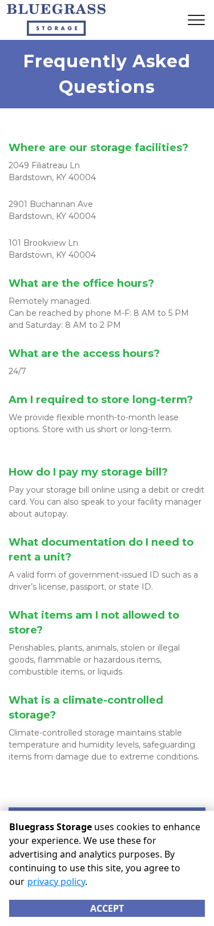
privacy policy (56, 881)
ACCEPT (107, 908)
